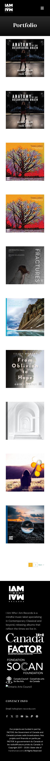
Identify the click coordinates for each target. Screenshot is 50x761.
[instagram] (17, 716)
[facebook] (7, 716)
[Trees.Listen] (25, 162)
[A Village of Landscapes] (25, 317)
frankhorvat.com (15, 750)
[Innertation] (25, 421)
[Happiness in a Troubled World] (25, 473)
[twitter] (12, 716)
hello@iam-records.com (24, 708)
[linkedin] (27, 716)
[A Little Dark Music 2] (25, 524)
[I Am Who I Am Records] (8, 4)
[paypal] (32, 716)
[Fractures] (25, 265)
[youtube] (22, 716)
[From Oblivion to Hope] (25, 369)
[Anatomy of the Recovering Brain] (25, 58)
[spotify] (37, 716)
